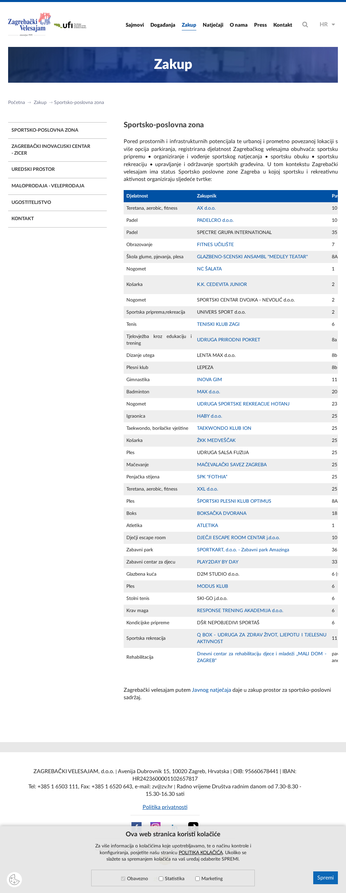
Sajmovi (135, 25)
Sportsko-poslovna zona (79, 102)
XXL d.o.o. (207, 489)
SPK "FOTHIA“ (212, 477)
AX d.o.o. (206, 208)
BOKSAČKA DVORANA (221, 513)
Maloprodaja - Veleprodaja (47, 186)
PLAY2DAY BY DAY (218, 562)
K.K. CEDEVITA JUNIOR (222, 284)
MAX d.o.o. (208, 392)
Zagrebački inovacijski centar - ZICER (50, 150)
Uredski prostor (33, 169)
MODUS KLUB (212, 586)
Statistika (174, 878)
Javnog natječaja (211, 690)
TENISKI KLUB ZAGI (218, 324)
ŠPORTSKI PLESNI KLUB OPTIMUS (234, 501)
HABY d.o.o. (209, 416)
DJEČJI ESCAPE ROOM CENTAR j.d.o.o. (238, 537)
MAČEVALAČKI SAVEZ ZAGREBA (232, 465)
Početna (16, 102)
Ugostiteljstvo (31, 202)
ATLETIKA (207, 525)
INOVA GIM (209, 379)
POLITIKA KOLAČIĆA (201, 852)
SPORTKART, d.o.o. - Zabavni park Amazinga (243, 550)
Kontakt (282, 25)
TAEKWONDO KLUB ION (224, 428)
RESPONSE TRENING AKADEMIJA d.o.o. (240, 610)
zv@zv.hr (162, 786)
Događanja (162, 25)
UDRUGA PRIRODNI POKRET (228, 340)
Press (260, 25)
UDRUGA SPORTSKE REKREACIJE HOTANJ (243, 404)
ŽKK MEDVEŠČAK (216, 440)
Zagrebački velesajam (30, 24)
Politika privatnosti (165, 807)
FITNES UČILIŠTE (215, 244)
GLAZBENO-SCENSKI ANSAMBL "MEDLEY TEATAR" (252, 257)
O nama (239, 25)
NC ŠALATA (209, 269)
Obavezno (137, 878)
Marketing (212, 878)
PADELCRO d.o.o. (215, 220)
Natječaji (213, 25)
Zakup (189, 25)
